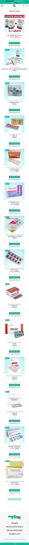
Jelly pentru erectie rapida (14, 34)
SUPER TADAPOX (14, 482)
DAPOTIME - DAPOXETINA (14, 446)
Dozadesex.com (14, 5)
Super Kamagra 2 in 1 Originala (14, 236)
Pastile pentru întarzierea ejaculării (14, 342)
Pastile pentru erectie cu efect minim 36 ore (14, 167)
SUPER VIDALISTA (14, 269)
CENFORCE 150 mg (14, 202)
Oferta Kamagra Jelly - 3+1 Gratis (14, 35)
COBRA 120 (14, 136)
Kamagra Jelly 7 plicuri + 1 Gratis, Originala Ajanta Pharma (14, 69)
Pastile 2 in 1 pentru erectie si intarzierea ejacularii (14, 234)
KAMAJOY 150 (14, 305)
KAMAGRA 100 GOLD (14, 102)
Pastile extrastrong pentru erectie (14, 201)
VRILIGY (14, 344)
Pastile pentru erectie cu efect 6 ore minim (14, 100)
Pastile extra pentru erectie (15, 134)
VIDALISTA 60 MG (14, 169)
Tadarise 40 (14, 377)
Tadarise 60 (14, 413)
